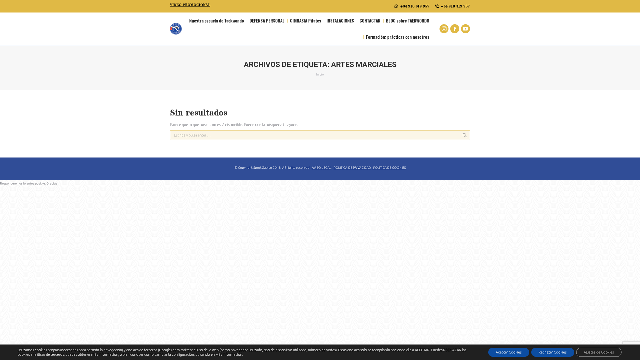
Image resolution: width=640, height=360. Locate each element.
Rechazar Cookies (553, 352)
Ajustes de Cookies (599, 352)
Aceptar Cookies (509, 352)
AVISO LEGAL (322, 168)
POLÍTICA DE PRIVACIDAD (352, 168)
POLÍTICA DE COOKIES (389, 167)
